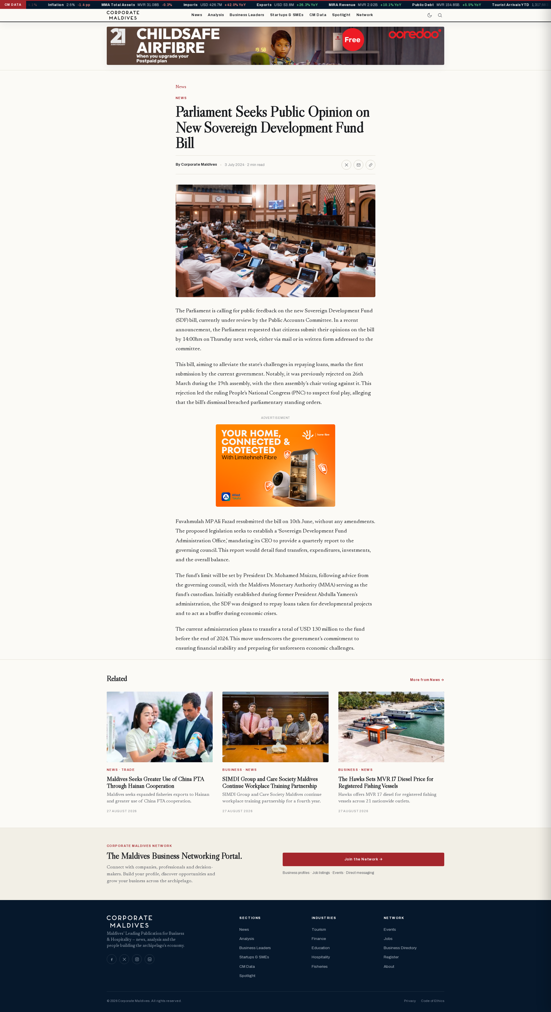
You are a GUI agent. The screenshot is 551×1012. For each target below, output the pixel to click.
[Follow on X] (124, 959)
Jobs (388, 938)
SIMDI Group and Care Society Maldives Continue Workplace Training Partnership (270, 782)
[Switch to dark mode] (429, 15)
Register (391, 957)
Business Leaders (247, 15)
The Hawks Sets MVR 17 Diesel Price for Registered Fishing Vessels (385, 782)
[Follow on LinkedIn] (149, 959)
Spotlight (341, 15)
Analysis (216, 15)
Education (321, 948)
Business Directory (400, 948)
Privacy (410, 1001)
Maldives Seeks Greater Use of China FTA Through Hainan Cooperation (155, 782)
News (196, 15)
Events (390, 929)
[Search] (440, 15)
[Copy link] (370, 165)
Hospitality (321, 957)
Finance (319, 938)
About (389, 966)
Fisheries (320, 966)
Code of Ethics (432, 1001)
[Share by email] (358, 165)
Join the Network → (363, 859)
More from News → (427, 680)
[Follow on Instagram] (137, 959)
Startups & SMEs (287, 15)
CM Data (318, 15)
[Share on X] (346, 165)
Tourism (319, 929)
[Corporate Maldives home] (123, 15)
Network (364, 15)
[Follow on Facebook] (112, 959)
